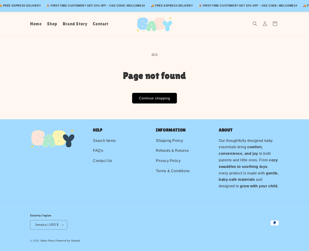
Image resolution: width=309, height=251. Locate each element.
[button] (255, 24)
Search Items (104, 141)
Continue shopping (154, 98)
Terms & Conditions (173, 171)
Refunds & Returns (172, 151)
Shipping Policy (169, 141)
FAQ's (98, 151)
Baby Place (48, 240)
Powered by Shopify (67, 240)
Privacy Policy (168, 161)
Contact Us (102, 161)
